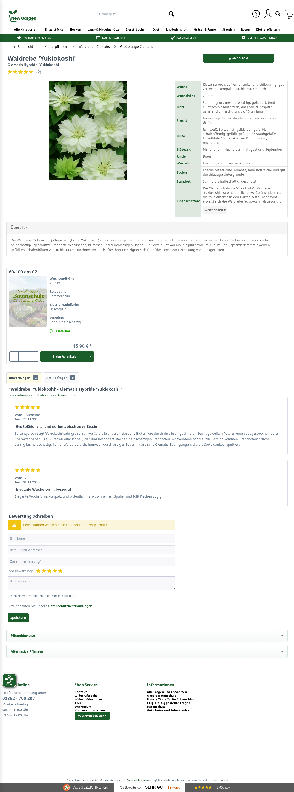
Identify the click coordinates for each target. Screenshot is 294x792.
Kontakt (81, 692)
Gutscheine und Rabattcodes (168, 710)
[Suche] (277, 13)
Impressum (83, 706)
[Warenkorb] (287, 13)
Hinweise (174, 787)
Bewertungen (23, 377)
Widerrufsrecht (86, 695)
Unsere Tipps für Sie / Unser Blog (171, 699)
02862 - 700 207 (18, 698)
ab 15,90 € (239, 58)
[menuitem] (256, 13)
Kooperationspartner (90, 710)
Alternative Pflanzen (27, 651)
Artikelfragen (60, 377)
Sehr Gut (155, 787)
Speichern (18, 617)
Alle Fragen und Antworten (167, 692)
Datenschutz (156, 706)
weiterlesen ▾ (215, 210)
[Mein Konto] (268, 13)
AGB (78, 703)
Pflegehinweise (23, 635)
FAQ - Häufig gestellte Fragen (168, 703)
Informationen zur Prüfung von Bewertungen (43, 395)
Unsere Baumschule (161, 695)
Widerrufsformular (88, 699)
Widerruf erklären (92, 716)
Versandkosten (137, 780)
